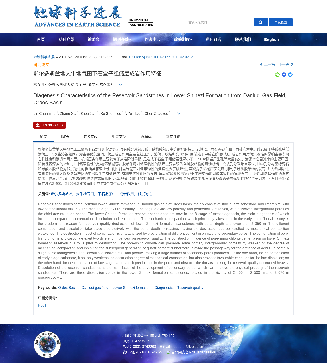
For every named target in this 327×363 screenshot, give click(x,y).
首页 (41, 39)
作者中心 (153, 39)
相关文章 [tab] (119, 137)
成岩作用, (128, 194)
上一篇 (269, 64)
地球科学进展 (44, 57)
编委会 (94, 39)
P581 (42, 305)
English (271, 39)
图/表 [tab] (65, 137)
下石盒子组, (107, 194)
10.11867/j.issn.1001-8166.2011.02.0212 (161, 57)
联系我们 (243, 39)
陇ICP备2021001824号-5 (142, 352)
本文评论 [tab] (173, 137)
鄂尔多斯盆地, (62, 194)
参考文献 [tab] (90, 137)
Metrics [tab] (146, 137)
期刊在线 (121, 39)
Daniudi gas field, (96, 288)
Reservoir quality (190, 288)
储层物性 (145, 194)
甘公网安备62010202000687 (193, 352)
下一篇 (284, 64)
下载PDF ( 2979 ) (52, 125)
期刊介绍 (66, 39)
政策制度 (182, 39)
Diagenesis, (164, 288)
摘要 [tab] (43, 136)
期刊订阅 (214, 39)
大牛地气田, (86, 194)
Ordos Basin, (68, 288)
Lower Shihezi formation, (132, 288)
